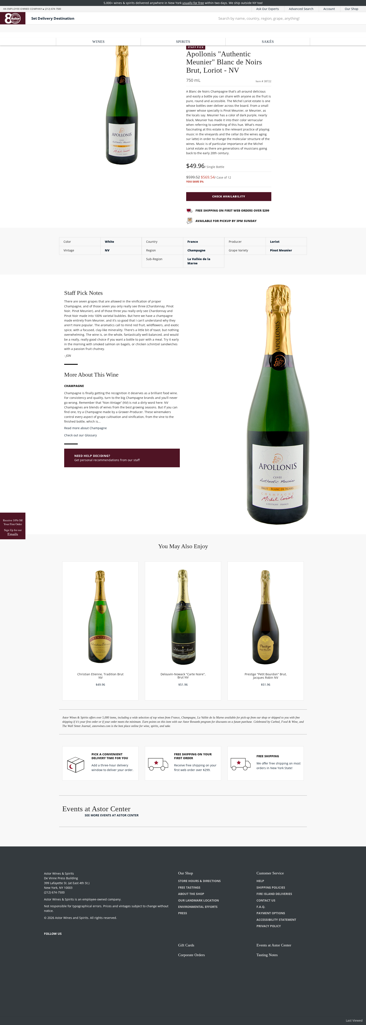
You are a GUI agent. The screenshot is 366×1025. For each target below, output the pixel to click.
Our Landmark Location (198, 900)
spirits (183, 42)
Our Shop (351, 9)
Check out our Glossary (80, 435)
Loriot (274, 242)
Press (182, 913)
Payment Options (270, 913)
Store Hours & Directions (199, 881)
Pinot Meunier (281, 250)
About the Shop (191, 894)
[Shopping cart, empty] (356, 18)
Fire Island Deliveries (274, 894)
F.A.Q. (260, 907)
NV (107, 250)
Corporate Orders (191, 955)
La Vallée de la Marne (198, 261)
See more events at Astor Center (112, 815)
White (109, 242)
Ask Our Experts (267, 9)
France (192, 242)
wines (98, 42)
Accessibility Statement (276, 920)
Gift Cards (186, 945)
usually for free (193, 3)
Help (260, 881)
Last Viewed (354, 1020)
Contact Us (265, 900)
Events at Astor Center (273, 945)
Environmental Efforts (198, 907)
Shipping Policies (270, 887)
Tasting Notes (267, 955)
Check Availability (228, 196)
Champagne (196, 250)
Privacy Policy (268, 926)
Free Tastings (189, 887)
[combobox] (280, 18)
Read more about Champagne (85, 428)
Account (329, 9)
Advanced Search (301, 9)
